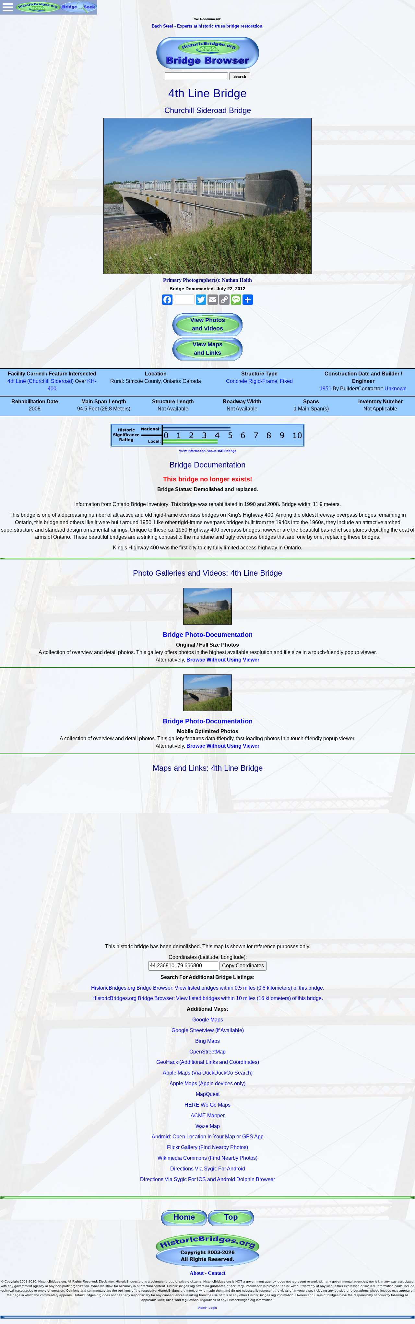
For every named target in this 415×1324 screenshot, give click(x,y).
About (197, 1273)
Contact (216, 1273)
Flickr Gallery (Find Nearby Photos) (207, 1147)
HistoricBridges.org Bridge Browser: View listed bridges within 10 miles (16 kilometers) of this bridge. (207, 998)
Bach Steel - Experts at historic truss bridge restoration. (208, 26)
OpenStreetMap (207, 1051)
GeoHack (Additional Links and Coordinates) (207, 1062)
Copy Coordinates (243, 965)
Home (184, 1217)
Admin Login (207, 1307)
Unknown (396, 388)
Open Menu (8, 7)
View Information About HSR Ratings (207, 451)
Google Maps (207, 1019)
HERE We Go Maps (207, 1105)
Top (231, 1217)
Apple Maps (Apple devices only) (207, 1083)
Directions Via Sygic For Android (207, 1168)
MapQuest (207, 1094)
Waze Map (208, 1126)
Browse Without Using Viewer (222, 659)
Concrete (236, 381)
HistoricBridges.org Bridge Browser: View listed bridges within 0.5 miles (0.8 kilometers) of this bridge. (207, 988)
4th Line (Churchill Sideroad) (40, 381)
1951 (325, 388)
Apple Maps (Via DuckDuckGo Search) (208, 1073)
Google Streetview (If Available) (208, 1030)
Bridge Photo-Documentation (208, 634)
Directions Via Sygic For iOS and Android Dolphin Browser (207, 1179)
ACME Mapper (208, 1115)
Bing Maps (207, 1041)
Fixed (286, 381)
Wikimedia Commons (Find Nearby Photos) (207, 1158)
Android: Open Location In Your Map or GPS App (208, 1136)
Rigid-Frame (262, 381)
